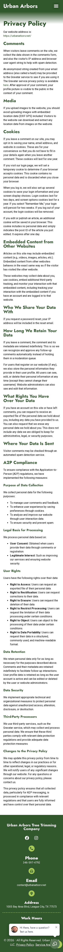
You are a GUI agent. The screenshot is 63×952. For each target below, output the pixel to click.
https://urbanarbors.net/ (17, 35)
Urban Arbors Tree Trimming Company (31, 826)
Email (31, 880)
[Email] (32, 871)
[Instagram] (36, 838)
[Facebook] (27, 838)
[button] (56, 5)
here (6, 85)
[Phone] (32, 848)
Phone (31, 858)
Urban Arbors (20, 6)
